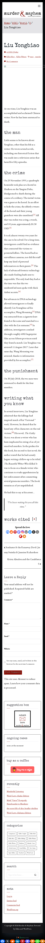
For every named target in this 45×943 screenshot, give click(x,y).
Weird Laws (30, 853)
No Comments (12, 61)
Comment (8, 599)
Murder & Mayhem (26, 925)
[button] (34, 215)
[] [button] (34, 520)
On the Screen (12, 848)
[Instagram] (22, 532)
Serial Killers (22, 848)
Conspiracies (12, 834)
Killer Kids (33, 834)
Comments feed (13, 905)
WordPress (27, 929)
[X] (7, 941)
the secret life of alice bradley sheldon (22, 808)
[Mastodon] (18, 532)
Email (6, 636)
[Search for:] (22, 875)
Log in (9, 896)
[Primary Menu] (39, 5)
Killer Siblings (21, 838)
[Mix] (32, 941)
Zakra (18, 929)
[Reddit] (11, 532)
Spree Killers (12, 853)
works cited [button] (17, 520)
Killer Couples (22, 834)
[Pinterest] (15, 532)
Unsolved (21, 853)
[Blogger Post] (37, 532)
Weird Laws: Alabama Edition (19, 812)
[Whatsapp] (37, 941)
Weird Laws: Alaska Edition (18, 796)
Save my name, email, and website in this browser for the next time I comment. (22, 662)
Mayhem (21, 843)
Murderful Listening (15, 791)
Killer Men (10, 56)
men (32, 56)
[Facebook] (7, 532)
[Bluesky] (30, 532)
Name (7, 623)
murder (38, 56)
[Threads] (33, 532)
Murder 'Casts (31, 843)
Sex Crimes (33, 848)
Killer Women (32, 838)
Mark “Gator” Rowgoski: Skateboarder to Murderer (17, 802)
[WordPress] (26, 532)
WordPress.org (12, 909)
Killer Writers (21, 56)
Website (7, 649)
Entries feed (12, 900)
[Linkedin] (17, 941)
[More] (24, 536)
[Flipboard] (20, 536)
